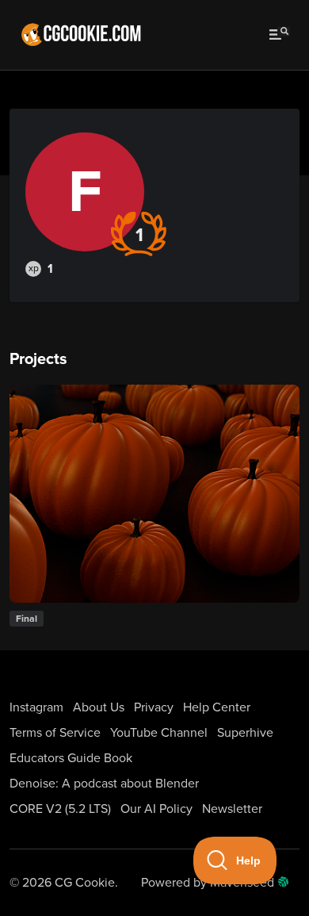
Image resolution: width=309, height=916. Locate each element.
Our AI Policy (156, 809)
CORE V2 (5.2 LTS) (60, 809)
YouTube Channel (159, 733)
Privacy (154, 707)
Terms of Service (55, 733)
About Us (98, 707)
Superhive (245, 733)
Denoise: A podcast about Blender (104, 783)
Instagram (36, 707)
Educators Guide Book (71, 758)
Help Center (216, 707)
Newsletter (232, 809)
